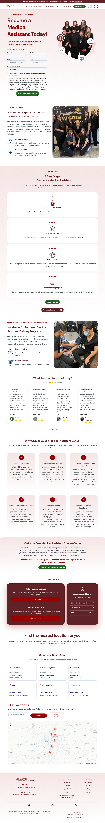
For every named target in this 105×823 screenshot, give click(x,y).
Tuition (44, 6)
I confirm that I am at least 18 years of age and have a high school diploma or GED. (27, 74)
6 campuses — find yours (25, 790)
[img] (52, 742)
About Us (27, 6)
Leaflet (81, 763)
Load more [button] (52, 430)
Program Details (36, 6)
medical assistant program (21, 122)
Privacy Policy (24, 90)
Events (88, 785)
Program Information (51, 310)
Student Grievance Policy (76, 815)
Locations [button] (51, 6)
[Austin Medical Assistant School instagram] (52, 805)
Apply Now (79, 6)
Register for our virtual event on (48, 1)
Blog (88, 789)
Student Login (66, 6)
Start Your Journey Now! (27, 93)
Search (38, 715)
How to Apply (67, 785)
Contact (88, 792)
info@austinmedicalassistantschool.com (25, 794)
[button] (22, 673)
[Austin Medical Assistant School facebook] (76, 805)
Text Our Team (35, 618)
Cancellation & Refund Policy (75, 817)
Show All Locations (56, 715)
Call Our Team (36, 600)
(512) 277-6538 (93, 5)
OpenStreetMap (92, 763)
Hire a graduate (88, 782)
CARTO (86, 763)
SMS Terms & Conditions (38, 90)
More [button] (58, 6)
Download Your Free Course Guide (51, 567)
